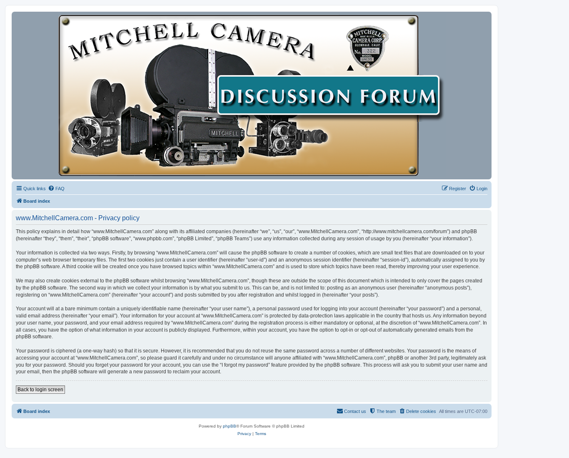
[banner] (252, 95)
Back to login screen (40, 390)
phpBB (229, 426)
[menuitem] (56, 189)
